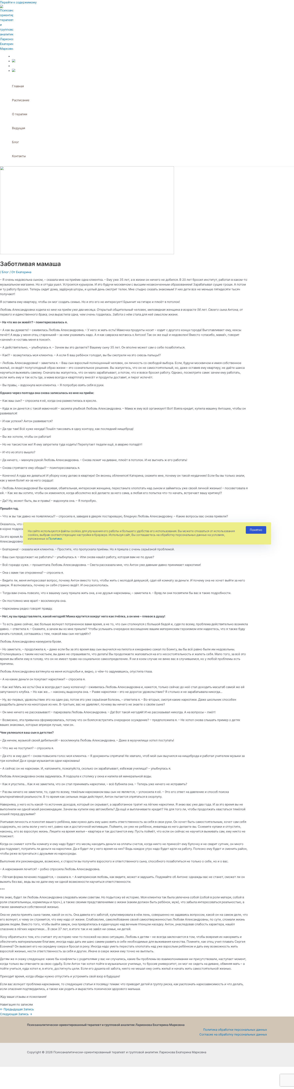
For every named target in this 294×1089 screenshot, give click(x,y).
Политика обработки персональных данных (235, 1029)
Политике (55, 539)
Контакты (19, 156)
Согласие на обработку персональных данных (233, 1034)
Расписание (20, 100)
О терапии (19, 114)
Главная (18, 86)
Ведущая (18, 128)
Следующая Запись (16, 1014)
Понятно (256, 530)
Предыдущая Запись (17, 1009)
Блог (15, 142)
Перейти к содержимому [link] (18, 2)
